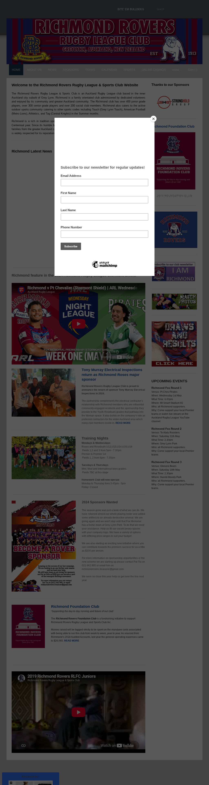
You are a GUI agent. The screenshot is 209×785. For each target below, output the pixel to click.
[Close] (153, 119)
